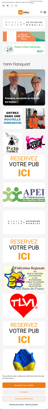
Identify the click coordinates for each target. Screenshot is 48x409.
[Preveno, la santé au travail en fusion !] (24, 87)
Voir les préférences (24, 398)
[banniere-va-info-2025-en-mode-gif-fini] (24, 49)
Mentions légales (31, 404)
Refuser (24, 392)
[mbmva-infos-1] (24, 222)
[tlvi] (24, 306)
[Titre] (3, 5)
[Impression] (24, 195)
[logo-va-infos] (24, 12)
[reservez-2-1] (24, 167)
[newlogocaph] (24, 36)
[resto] (35, 142)
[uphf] (12, 118)
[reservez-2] (24, 250)
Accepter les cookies (24, 385)
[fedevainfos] (24, 278)
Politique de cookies (16, 404)
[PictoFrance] (12, 142)
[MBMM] (24, 24)
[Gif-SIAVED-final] (35, 118)
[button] (41, 12)
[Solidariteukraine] (24, 361)
